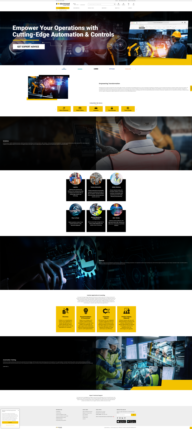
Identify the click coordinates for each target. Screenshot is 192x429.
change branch (82, 4)
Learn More (5, 366)
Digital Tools (91, 8)
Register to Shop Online (132, 0)
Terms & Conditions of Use (114, 427)
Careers (84, 418)
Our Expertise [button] (76, 8)
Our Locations (85, 414)
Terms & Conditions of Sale (61, 414)
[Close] (18, 410)
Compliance (58, 411)
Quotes (116, 0)
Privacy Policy (14, 420)
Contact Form (85, 417)
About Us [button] (117, 8)
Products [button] (62, 8)
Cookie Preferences (107, 427)
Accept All (10, 422)
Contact (130, 8)
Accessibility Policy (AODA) (61, 420)
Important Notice (59, 418)
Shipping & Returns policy (61, 417)
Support (58, 0)
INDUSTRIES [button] (104, 8)
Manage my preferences (10, 425)
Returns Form (85, 415)
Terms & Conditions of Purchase (62, 415)
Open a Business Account (123, 0)
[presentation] (56, 69)
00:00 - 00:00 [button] (76, 4)
